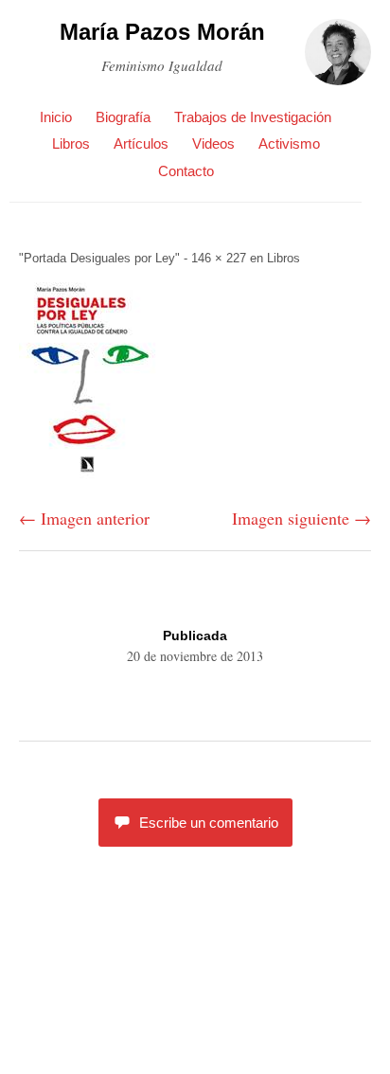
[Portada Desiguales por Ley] (88, 475)
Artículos (141, 143)
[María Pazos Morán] (338, 60)
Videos (213, 143)
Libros (71, 143)
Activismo (289, 143)
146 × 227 (218, 258)
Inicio (56, 117)
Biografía (123, 117)
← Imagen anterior (84, 518)
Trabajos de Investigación (252, 117)
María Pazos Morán (162, 32)
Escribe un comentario (208, 822)
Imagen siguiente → (301, 518)
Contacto (186, 171)
